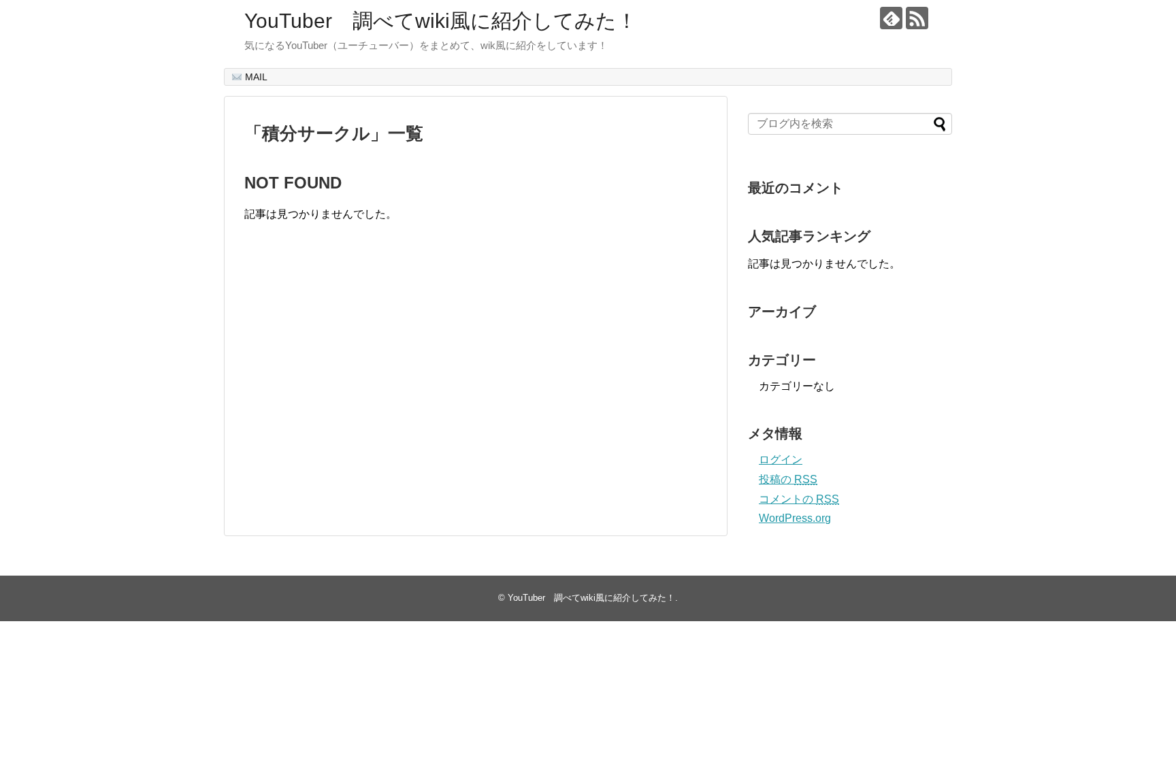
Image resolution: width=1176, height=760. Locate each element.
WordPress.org (795, 518)
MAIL (254, 76)
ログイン (780, 459)
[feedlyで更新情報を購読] (891, 18)
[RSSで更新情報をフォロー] (917, 18)
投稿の (788, 479)
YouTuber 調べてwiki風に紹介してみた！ (440, 21)
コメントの (799, 499)
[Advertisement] (358, 392)
